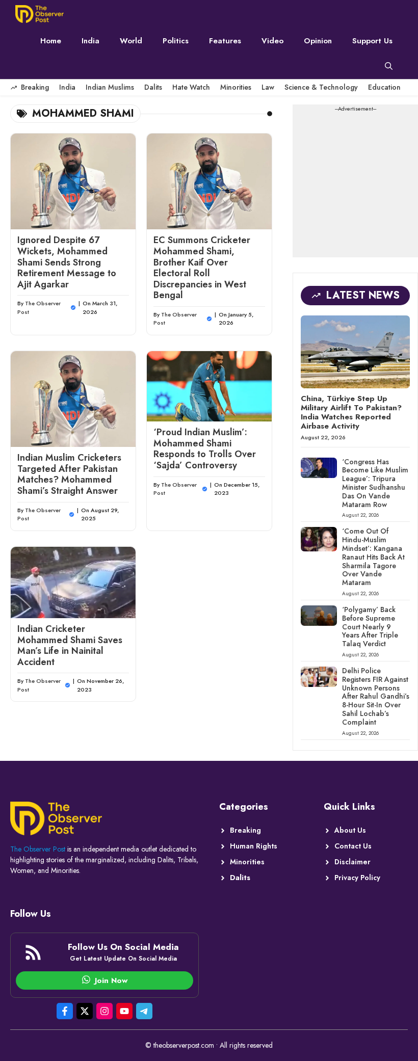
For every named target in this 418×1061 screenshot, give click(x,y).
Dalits (153, 87)
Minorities (235, 87)
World (131, 40)
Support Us (372, 40)
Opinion (318, 40)
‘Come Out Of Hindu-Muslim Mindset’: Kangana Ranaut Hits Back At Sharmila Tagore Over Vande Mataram (373, 557)
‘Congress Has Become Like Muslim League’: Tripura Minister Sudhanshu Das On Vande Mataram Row (375, 483)
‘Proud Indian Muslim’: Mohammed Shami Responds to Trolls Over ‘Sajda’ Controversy (204, 449)
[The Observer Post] (39, 14)
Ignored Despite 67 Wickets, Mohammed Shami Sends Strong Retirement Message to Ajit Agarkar (66, 261)
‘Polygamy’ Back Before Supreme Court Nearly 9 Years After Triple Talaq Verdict (370, 626)
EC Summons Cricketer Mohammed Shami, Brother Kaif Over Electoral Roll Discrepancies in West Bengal (201, 267)
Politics (176, 40)
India (90, 40)
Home (50, 40)
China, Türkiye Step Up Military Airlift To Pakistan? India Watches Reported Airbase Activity (351, 412)
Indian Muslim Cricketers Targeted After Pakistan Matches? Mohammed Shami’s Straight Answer (69, 474)
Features (225, 40)
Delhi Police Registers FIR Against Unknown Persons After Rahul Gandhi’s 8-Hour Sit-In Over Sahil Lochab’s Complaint (375, 696)
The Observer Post (37, 849)
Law (268, 87)
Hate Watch (191, 87)
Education (384, 87)
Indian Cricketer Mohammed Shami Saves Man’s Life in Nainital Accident (69, 645)
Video (272, 40)
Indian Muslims (110, 87)
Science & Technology (321, 87)
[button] (389, 66)
